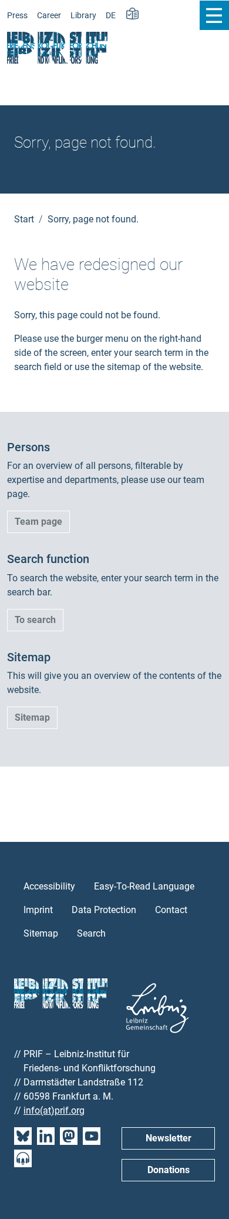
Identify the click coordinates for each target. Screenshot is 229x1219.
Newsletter (168, 1138)
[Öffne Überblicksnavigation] (214, 15)
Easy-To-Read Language (144, 886)
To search (35, 619)
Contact (171, 909)
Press (17, 16)
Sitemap (32, 717)
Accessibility (49, 886)
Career (49, 16)
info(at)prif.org (54, 1110)
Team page (38, 521)
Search (91, 933)
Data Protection (104, 909)
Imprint (38, 909)
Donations (168, 1169)
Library (83, 16)
